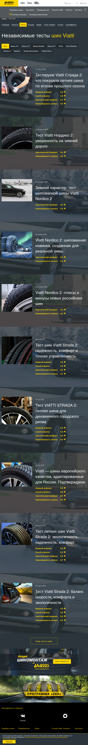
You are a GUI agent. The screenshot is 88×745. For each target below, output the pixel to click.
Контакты (78, 10)
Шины (37, 728)
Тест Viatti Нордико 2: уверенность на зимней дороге (56, 140)
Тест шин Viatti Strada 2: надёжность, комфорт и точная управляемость (56, 350)
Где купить (30, 10)
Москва (68, 3)
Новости (69, 10)
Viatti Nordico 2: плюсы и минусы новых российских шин (58, 298)
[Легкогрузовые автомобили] (36, 3)
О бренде (5, 24)
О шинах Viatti (57, 10)
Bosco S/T (52, 46)
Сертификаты (71, 24)
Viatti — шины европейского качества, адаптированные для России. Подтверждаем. (60, 476)
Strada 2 (17, 51)
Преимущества (43, 10)
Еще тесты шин (44, 641)
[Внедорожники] (29, 3)
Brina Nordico (71, 46)
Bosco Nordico (38, 46)
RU (81, 3)
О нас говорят (49, 24)
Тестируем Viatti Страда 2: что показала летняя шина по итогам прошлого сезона (60, 80)
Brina (61, 46)
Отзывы (31, 24)
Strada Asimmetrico (31, 51)
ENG (85, 3)
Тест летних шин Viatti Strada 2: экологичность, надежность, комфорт (57, 536)
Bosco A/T (15, 46)
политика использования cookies (35, 737)
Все (5, 46)
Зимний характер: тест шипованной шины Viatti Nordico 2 (57, 193)
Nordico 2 (7, 51)
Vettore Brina (47, 51)
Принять (9, 741)
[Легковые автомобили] (22, 3)
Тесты (23, 24)
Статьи (60, 24)
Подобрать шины (16, 10)
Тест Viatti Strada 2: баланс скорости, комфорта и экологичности (59, 596)
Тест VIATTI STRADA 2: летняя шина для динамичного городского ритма (57, 413)
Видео (39, 24)
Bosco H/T (26, 46)
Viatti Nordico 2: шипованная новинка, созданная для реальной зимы (60, 245)
